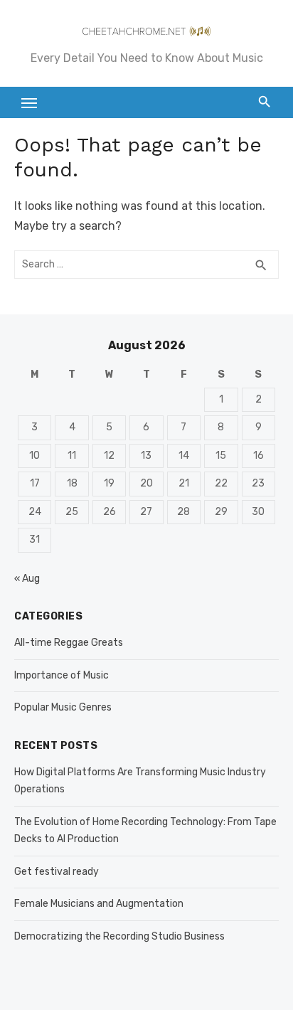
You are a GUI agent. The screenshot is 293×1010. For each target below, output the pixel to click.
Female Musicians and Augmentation (98, 904)
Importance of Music (61, 675)
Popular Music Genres (63, 707)
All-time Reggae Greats (68, 643)
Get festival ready (56, 872)
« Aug (27, 579)
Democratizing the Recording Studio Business (119, 936)
